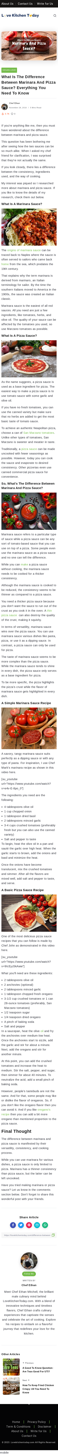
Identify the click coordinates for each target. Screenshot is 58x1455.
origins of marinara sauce (24, 250)
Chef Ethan (14, 103)
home (5, 264)
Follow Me (29, 1274)
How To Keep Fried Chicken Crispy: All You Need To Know (38, 1389)
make (24, 564)
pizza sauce (29, 449)
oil (42, 1031)
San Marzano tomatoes (38, 432)
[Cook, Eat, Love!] (20, 15)
